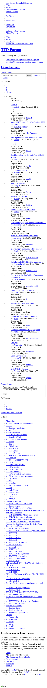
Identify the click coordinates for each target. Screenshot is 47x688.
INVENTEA (29, 674)
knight (16, 172)
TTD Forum (11, 49)
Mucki (16, 159)
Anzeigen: (7, 387)
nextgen (40, 674)
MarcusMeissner (32, 258)
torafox (16, 212)
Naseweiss (18, 345)
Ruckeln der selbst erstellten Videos (24, 236)
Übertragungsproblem (19, 170)
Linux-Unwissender (18, 356)
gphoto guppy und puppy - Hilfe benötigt (26, 249)
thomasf (29, 118)
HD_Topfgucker (20, 127)
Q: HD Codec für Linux (20, 369)
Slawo (16, 199)
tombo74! (17, 358)
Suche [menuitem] (8, 39)
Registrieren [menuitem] (10, 27)
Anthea (28, 151)
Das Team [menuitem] (9, 42)
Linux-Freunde (10, 67)
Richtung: (22, 389)
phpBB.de (27, 672)
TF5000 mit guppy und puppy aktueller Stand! (28, 223)
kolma (16, 140)
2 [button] (6, 88)
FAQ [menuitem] (8, 37)
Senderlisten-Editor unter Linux (23, 303)
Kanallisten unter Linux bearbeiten (24, 316)
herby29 (17, 185)
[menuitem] (19, 3)
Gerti (16, 251)
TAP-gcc (14, 343)
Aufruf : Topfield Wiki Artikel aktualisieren (27, 262)
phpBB (13, 670)
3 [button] (6, 90)
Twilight (29, 205)
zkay (27, 231)
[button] (9, 92)
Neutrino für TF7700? (19, 196)
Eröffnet (14, 105)
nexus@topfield (20, 279)
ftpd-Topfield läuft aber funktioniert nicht (26, 137)
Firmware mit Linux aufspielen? (23, 210)
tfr (26, 299)
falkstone (17, 225)
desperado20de (19, 264)
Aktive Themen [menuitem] (12, 33)
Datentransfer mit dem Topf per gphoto (25, 330)
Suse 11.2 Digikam (18, 183)
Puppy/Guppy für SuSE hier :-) (22, 290)
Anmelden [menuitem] (10, 25)
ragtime (28, 378)
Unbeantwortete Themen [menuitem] (15, 31)
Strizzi (16, 107)
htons (16, 319)
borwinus (17, 238)
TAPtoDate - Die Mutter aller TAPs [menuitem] (19, 44)
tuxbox (16, 292)
